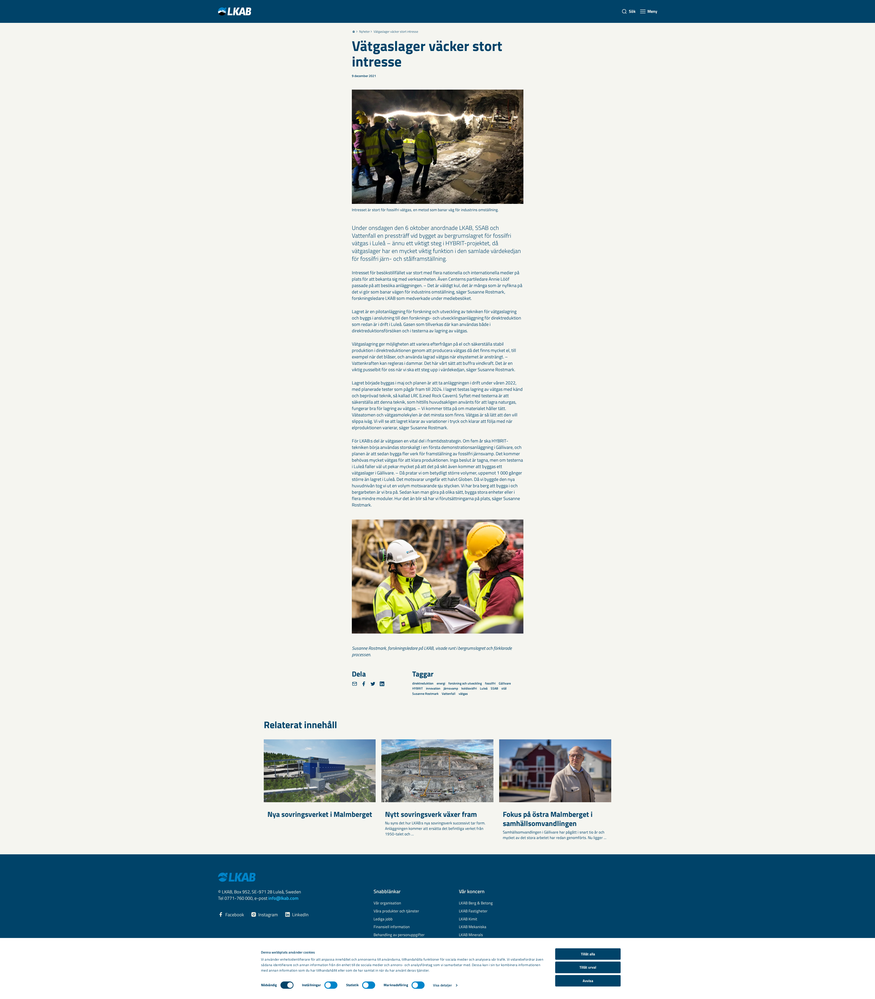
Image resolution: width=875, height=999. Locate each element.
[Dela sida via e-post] (354, 684)
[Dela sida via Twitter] (373, 684)
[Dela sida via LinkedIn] (382, 684)
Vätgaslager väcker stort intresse (396, 31)
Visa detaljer (442, 985)
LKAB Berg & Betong (476, 903)
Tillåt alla (588, 954)
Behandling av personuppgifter (399, 935)
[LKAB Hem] (234, 11)
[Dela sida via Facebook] (363, 684)
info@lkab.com (283, 898)
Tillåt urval (587, 967)
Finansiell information (392, 927)
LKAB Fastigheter (473, 911)
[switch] (330, 985)
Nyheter (364, 31)
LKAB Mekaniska (472, 927)
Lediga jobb (383, 919)
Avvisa (588, 980)
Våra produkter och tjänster (396, 911)
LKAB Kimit (468, 919)
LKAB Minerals (471, 935)
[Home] (353, 31)
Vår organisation (387, 903)
